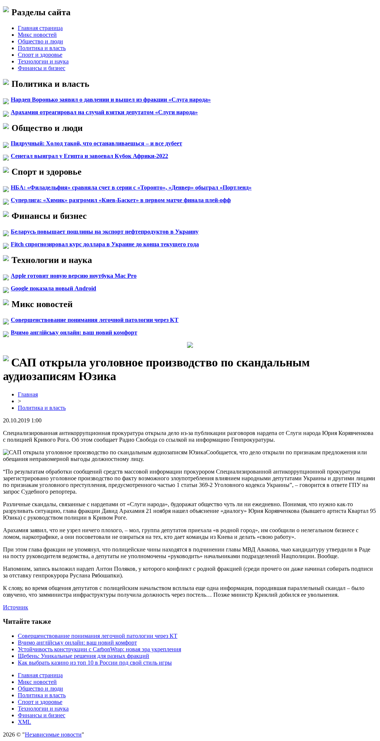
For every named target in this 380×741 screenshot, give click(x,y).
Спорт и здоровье (40, 55)
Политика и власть (42, 48)
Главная (28, 394)
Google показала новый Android (53, 288)
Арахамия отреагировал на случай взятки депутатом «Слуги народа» (104, 112)
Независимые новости (53, 734)
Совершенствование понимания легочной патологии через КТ (94, 320)
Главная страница (40, 28)
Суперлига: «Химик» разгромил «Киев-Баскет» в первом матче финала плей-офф (121, 200)
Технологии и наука (43, 61)
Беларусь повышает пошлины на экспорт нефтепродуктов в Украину (105, 231)
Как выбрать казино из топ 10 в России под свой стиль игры (95, 662)
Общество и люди (40, 41)
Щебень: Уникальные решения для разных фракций (83, 656)
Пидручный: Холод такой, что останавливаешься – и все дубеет (96, 143)
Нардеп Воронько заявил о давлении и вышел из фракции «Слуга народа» (111, 99)
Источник (15, 607)
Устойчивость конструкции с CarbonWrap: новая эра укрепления (99, 649)
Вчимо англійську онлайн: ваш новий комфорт (74, 332)
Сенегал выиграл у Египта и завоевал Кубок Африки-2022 (89, 156)
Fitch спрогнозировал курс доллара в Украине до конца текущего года (105, 244)
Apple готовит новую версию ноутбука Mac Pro (74, 276)
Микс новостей (37, 35)
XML (24, 722)
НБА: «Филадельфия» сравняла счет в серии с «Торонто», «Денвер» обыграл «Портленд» (131, 187)
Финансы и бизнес (41, 68)
